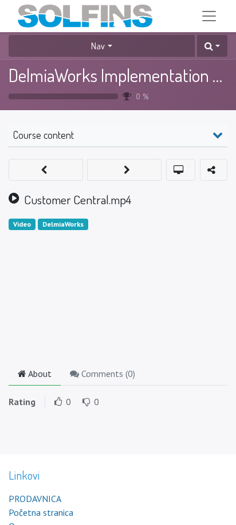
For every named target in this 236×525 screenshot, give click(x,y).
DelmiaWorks (63, 224)
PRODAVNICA (35, 498)
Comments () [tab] (107, 373)
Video (22, 224)
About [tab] (39, 373)
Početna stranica (41, 512)
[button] (212, 46)
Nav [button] (98, 46)
